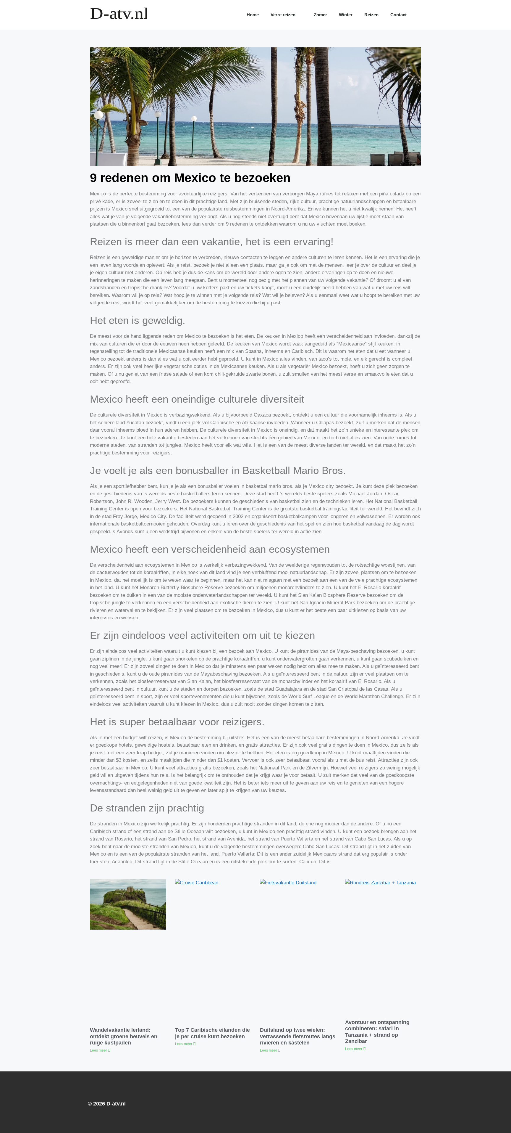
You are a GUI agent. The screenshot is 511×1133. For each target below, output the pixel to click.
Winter (345, 14)
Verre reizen (283, 14)
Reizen (371, 14)
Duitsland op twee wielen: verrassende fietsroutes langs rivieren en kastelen (297, 1036)
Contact (398, 14)
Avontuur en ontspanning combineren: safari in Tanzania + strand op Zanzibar (377, 1031)
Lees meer (99, 1050)
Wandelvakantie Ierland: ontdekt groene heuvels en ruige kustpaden (123, 1036)
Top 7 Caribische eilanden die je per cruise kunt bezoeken (212, 1033)
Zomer (320, 14)
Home (253, 14)
